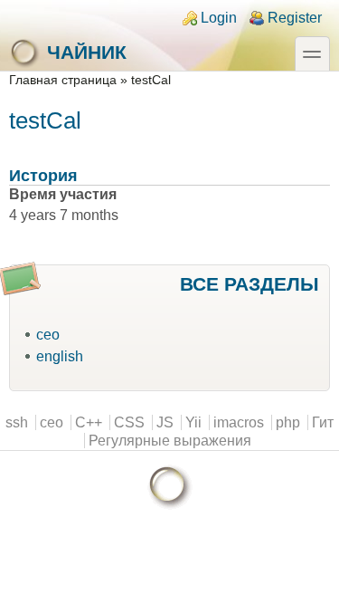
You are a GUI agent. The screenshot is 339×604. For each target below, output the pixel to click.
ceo (48, 334)
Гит (323, 422)
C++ (88, 422)
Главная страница (63, 80)
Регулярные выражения (170, 440)
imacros (238, 422)
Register (295, 17)
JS (165, 422)
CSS (129, 422)
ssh (16, 422)
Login (219, 17)
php (288, 422)
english (59, 356)
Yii (193, 422)
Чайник (87, 52)
